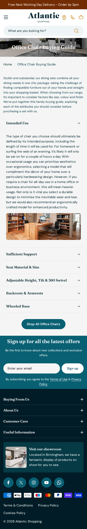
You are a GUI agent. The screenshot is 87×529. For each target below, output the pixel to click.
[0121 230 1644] (72, 17)
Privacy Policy (48, 505)
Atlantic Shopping (28, 521)
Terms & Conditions (18, 505)
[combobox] (43, 31)
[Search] (76, 30)
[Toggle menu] (5, 17)
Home (7, 64)
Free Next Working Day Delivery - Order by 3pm (43, 5)
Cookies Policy (14, 513)
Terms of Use (59, 379)
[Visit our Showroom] (64, 17)
